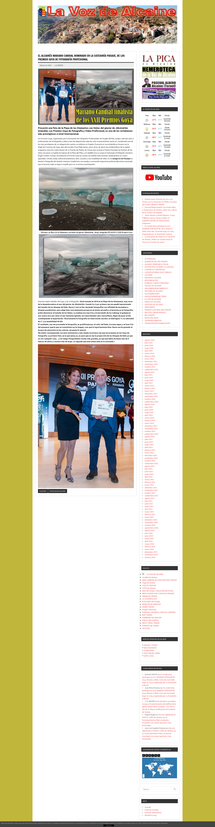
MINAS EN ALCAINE (153, 302)
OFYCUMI (146, 628)
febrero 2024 (150, 420)
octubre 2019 (150, 557)
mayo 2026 (149, 348)
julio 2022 (149, 469)
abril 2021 (149, 509)
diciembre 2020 (151, 520)
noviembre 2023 (151, 428)
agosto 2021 (150, 498)
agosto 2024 (150, 404)
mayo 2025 (149, 380)
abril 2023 (149, 447)
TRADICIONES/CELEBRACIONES (157, 323)
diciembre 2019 (151, 552)
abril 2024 (149, 415)
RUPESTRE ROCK (151, 318)
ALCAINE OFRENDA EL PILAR (156, 264)
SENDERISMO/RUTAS (153, 320)
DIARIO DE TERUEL (149, 596)
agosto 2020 (150, 530)
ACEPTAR (108, 825)
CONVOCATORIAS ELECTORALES (158, 272)
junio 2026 (149, 345)
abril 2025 (149, 383)
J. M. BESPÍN (58, 65)
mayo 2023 (149, 444)
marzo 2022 (149, 479)
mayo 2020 (149, 538)
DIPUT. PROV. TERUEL (151, 623)
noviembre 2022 (151, 458)
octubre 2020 (150, 525)
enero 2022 (149, 485)
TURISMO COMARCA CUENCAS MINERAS (159, 612)
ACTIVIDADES (150, 259)
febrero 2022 (150, 482)
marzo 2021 (149, 511)
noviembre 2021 (151, 490)
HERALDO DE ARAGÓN (151, 604)
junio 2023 (149, 442)
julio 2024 (149, 407)
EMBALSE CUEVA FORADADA (157, 283)
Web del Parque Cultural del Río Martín (157, 591)
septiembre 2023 (151, 434)
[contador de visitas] (151, 756)
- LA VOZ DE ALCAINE (154, 574)
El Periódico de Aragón (151, 601)
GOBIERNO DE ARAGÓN (152, 617)
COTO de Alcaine (149, 588)
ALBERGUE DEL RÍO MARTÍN (156, 261)
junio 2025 (149, 377)
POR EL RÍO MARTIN (150, 620)
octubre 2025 (150, 367)
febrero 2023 (150, 450)
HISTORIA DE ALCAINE (154, 291)
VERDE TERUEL (148, 607)
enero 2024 (149, 423)
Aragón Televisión (149, 609)
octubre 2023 (150, 431)
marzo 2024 (149, 418)
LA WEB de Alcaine (149, 577)
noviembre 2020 (151, 522)
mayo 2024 (149, 412)
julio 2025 (149, 375)
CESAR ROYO (148, 650)
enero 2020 (149, 549)
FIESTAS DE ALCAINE (153, 285)
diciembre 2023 (151, 426)
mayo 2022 (149, 474)
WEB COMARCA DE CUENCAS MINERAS (158, 593)
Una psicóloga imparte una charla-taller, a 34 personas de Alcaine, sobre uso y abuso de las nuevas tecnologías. (159, 210)
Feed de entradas (152, 810)
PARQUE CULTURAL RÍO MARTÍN (158, 310)
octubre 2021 (150, 493)
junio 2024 (149, 410)
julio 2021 (149, 501)
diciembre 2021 (151, 487)
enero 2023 (149, 452)
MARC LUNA (148, 656)
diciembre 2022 (151, 455)
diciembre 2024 (151, 393)
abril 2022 (149, 477)
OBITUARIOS (150, 307)
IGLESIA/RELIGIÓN (152, 293)
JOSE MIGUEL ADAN (151, 653)
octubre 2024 (150, 399)
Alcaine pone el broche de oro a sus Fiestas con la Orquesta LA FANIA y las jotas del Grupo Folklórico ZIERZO (159, 201)
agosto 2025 (150, 372)
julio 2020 (149, 533)
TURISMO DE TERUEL (150, 625)
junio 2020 (149, 536)
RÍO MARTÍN (150, 315)
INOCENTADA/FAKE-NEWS (155, 296)
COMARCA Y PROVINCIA (155, 269)
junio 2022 (149, 471)
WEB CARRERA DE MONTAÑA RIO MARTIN (159, 580)
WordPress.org (151, 815)
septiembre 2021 (151, 495)
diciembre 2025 (151, 361)
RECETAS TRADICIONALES (155, 312)
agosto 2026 (150, 340)
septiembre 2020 (151, 528)
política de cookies (136, 823)
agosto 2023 (150, 436)
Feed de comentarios (153, 812)
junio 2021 (149, 503)
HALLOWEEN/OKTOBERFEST (156, 288)
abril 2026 (149, 350)
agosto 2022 (150, 466)
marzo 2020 (149, 544)
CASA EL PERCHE (149, 585)
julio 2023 (149, 439)
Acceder (148, 807)
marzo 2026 (149, 353)
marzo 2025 (149, 385)
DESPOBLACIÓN (151, 280)
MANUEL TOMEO (150, 645)
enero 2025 (149, 391)
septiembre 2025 (151, 369)
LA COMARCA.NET (149, 599)
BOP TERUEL (147, 615)
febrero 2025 (150, 388)
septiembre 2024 (151, 401)
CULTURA (43, 491)
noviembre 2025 (151, 364)
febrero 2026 (150, 356)
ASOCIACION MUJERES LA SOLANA (159, 267)
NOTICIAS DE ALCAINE (57, 491)
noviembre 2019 (151, 554)
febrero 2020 (150, 546)
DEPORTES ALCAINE (153, 277)
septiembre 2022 (151, 463)
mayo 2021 (149, 506)
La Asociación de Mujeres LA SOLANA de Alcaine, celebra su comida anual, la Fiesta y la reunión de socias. (158, 239)
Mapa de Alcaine (148, 582)
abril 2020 (149, 541)
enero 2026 (149, 359)
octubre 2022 (150, 461)
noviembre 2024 (151, 396)
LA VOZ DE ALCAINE (153, 299)
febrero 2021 (150, 514)
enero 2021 (149, 517)
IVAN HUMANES (150, 648)
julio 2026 (149, 342)
